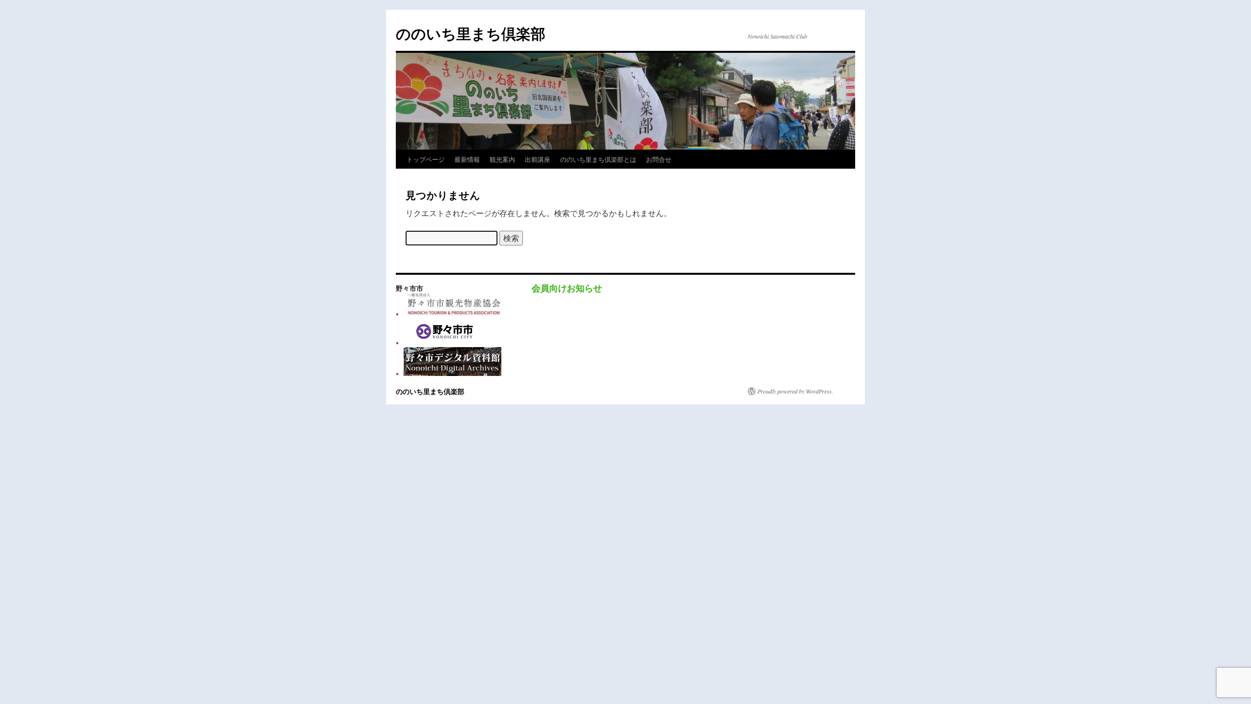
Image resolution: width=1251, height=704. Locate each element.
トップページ (426, 159)
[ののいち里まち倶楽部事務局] (453, 314)
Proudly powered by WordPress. (795, 391)
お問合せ (658, 159)
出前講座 (537, 159)
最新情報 (467, 159)
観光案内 (502, 159)
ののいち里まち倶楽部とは (598, 159)
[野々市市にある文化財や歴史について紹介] (452, 373)
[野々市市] (445, 343)
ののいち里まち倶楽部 (470, 33)
